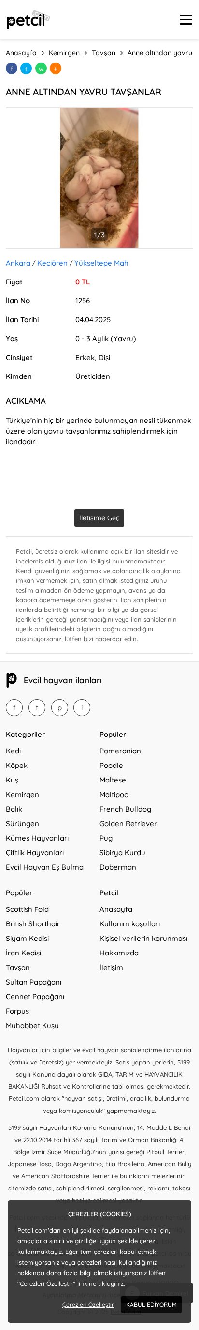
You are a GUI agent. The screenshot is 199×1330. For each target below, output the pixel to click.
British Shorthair (33, 923)
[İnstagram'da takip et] (81, 707)
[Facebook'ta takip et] (14, 707)
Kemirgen (22, 794)
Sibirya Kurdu (122, 852)
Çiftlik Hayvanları (35, 852)
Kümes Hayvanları (37, 838)
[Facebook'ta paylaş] (11, 68)
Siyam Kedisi (27, 938)
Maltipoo (114, 794)
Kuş (12, 779)
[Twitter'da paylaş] (26, 68)
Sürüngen (22, 823)
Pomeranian (120, 750)
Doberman (118, 867)
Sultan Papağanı (33, 981)
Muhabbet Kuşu (32, 1025)
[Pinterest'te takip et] (59, 707)
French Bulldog (125, 809)
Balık (14, 809)
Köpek (17, 765)
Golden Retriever (128, 823)
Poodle (111, 765)
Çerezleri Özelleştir (88, 1304)
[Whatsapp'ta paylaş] (41, 68)
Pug (106, 838)
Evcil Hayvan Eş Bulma (45, 867)
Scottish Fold (27, 909)
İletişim (111, 967)
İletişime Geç (99, 518)
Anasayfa (116, 909)
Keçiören (52, 262)
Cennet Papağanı (35, 996)
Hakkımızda (119, 952)
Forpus (17, 1011)
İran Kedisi (23, 952)
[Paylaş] (55, 68)
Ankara (18, 262)
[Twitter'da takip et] (36, 707)
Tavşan (18, 967)
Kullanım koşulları (130, 923)
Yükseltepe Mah (101, 262)
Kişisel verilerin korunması (143, 938)
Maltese (113, 779)
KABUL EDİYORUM (151, 1304)
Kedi (13, 750)
